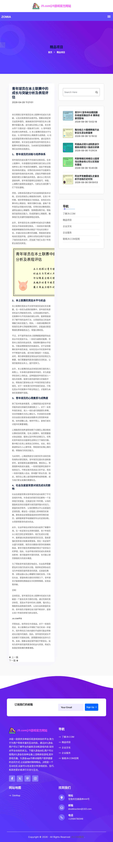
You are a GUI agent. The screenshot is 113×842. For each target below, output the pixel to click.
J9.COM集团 (77, 837)
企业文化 (67, 226)
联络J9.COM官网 (71, 239)
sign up (90, 707)
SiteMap (16, 795)
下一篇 (12, 660)
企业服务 (67, 232)
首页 (56, 52)
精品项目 (67, 220)
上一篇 (14, 657)
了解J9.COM (69, 214)
